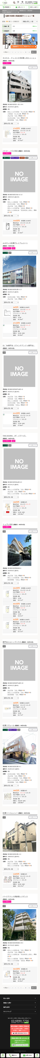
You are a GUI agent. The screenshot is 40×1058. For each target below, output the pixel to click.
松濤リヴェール (8, 725)
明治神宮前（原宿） (27, 210)
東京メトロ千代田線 (13, 111)
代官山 (18, 405)
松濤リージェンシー (10, 813)
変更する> (35, 26)
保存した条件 (34, 7)
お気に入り (21, 7)
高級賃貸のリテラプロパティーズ (10, 10)
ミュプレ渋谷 (8, 524)
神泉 (18, 297)
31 (29, 52)
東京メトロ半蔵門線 (13, 208)
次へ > (34, 52)
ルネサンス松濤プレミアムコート (15, 243)
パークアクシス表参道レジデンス (15, 896)
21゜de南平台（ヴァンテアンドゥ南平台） (19, 345)
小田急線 (10, 113)
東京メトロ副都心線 (13, 210)
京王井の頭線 (11, 118)
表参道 (23, 208)
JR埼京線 (10, 398)
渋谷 (16, 116)
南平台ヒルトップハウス (12, 642)
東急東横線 (11, 120)
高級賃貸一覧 (22, 10)
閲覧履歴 (8, 7)
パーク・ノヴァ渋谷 (10, 151)
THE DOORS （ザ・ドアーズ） (15, 436)
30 (25, 52)
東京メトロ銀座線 (13, 202)
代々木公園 (24, 111)
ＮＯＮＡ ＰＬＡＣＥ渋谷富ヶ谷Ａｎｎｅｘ (19, 58)
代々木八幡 (17, 113)
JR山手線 (29, 10)
